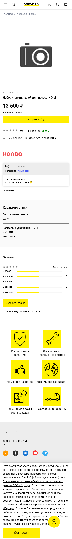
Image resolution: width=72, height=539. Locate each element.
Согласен (21, 533)
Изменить (24, 170)
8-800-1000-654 (15, 441)
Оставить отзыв (15, 302)
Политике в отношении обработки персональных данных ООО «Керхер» (35, 504)
